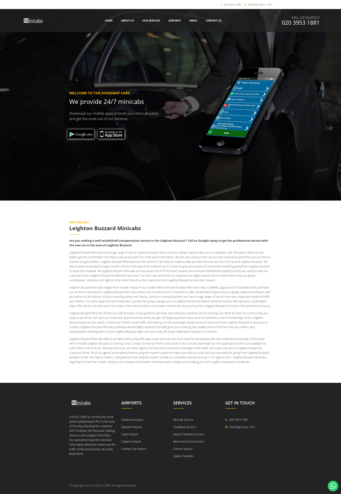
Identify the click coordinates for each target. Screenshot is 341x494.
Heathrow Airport (132, 420)
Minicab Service (183, 420)
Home (109, 20)
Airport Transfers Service (188, 434)
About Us (127, 20)
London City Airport (133, 449)
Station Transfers (183, 456)
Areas (193, 20)
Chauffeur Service (184, 427)
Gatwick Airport (131, 441)
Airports (175, 20)
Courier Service (183, 449)
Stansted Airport (131, 427)
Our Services (151, 20)
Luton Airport (129, 434)
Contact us (213, 20)
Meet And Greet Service (188, 441)
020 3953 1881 (232, 4)
